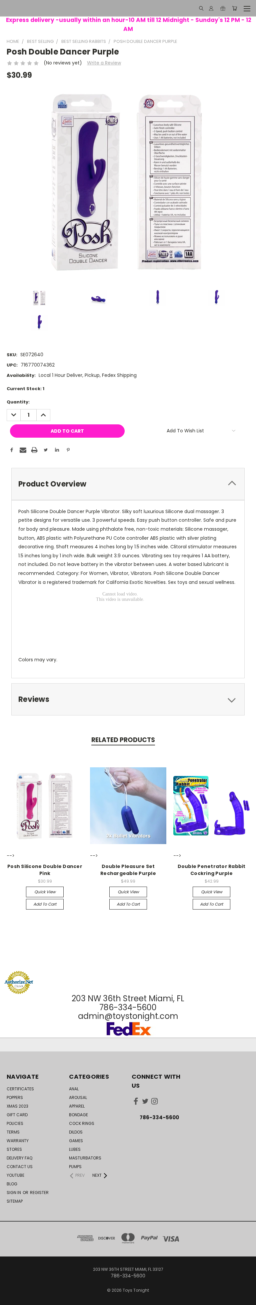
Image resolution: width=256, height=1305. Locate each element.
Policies (15, 1123)
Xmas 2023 (17, 1106)
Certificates (20, 1089)
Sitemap (15, 1201)
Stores (14, 1149)
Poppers (15, 1097)
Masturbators (85, 1158)
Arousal (78, 1097)
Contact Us (20, 1166)
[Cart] (234, 8)
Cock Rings (81, 1123)
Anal (74, 1089)
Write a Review (104, 62)
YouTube (15, 1175)
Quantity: (18, 402)
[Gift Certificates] (222, 8)
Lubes (75, 1149)
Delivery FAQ (19, 1158)
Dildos (76, 1132)
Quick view (45, 892)
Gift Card (17, 1115)
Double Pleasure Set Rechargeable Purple (128, 870)
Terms (13, 1132)
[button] (128, 958)
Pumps (75, 1166)
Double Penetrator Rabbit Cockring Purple (212, 870)
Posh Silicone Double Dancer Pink (44, 870)
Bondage (78, 1115)
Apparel (77, 1106)
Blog (12, 1184)
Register (39, 1192)
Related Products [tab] (123, 739)
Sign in (14, 1192)
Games (76, 1140)
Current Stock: (25, 388)
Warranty (18, 1140)
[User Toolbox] (211, 8)
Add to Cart (44, 904)
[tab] (128, 484)
